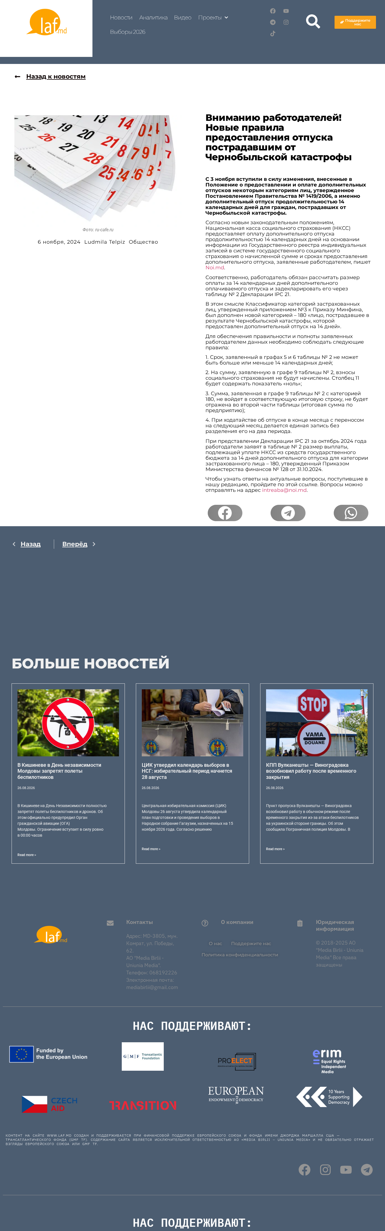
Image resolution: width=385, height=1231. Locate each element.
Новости (121, 17)
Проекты (210, 17)
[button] (225, 513)
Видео (182, 17)
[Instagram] (286, 22)
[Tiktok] (272, 33)
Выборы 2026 (127, 31)
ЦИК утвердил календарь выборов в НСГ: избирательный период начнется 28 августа (187, 771)
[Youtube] (286, 11)
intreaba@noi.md (284, 490)
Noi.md (214, 268)
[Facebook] (272, 11)
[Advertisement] (54, 608)
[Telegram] (272, 22)
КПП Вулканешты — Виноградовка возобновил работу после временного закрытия (311, 771)
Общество (143, 242)
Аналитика (153, 17)
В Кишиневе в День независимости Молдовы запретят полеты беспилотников (59, 771)
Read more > (26, 855)
